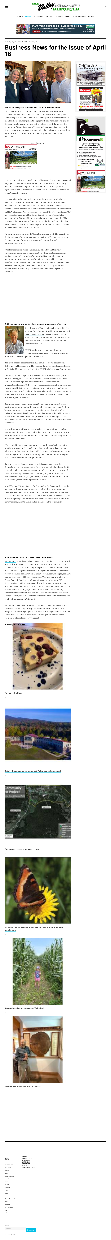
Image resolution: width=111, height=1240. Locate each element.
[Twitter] (106, 6)
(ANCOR (38, 343)
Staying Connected (10, 1198)
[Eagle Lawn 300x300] (91, 156)
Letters (6, 1181)
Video (6, 1201)
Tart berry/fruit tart (13, 692)
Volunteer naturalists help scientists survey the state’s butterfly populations (34, 928)
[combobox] (15, 1228)
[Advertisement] (38, 298)
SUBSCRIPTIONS (28, 1167)
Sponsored (7, 1204)
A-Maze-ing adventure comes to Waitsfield (24, 1008)
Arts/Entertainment (9, 1176)
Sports (6, 1173)
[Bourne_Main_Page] (91, 129)
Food (6, 1196)
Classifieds (38, 16)
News (27, 16)
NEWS (7, 1159)
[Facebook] (101, 6)
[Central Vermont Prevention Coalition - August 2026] (55, 29)
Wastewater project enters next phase (22, 849)
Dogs (6, 1210)
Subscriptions (79, 16)
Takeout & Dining (9, 1164)
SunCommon (10, 561)
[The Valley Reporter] (55, 6)
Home (19, 16)
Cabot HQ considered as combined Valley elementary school (33, 771)
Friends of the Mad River (15, 567)
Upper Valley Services (34, 334)
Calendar (49, 16)
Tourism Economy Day (56, 114)
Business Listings (63, 16)
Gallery (6, 1213)
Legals (91, 16)
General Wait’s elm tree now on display (23, 1086)
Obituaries (7, 1187)
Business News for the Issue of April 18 (55, 50)
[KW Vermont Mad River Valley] (38, 156)
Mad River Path (9, 1207)
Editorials (7, 1179)
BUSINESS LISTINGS (26, 1164)
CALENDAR (26, 1161)
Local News (8, 1167)
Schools (7, 1170)
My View (7, 1184)
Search (6, 1193)
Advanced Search (10, 1235)
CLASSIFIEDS (27, 1159)
